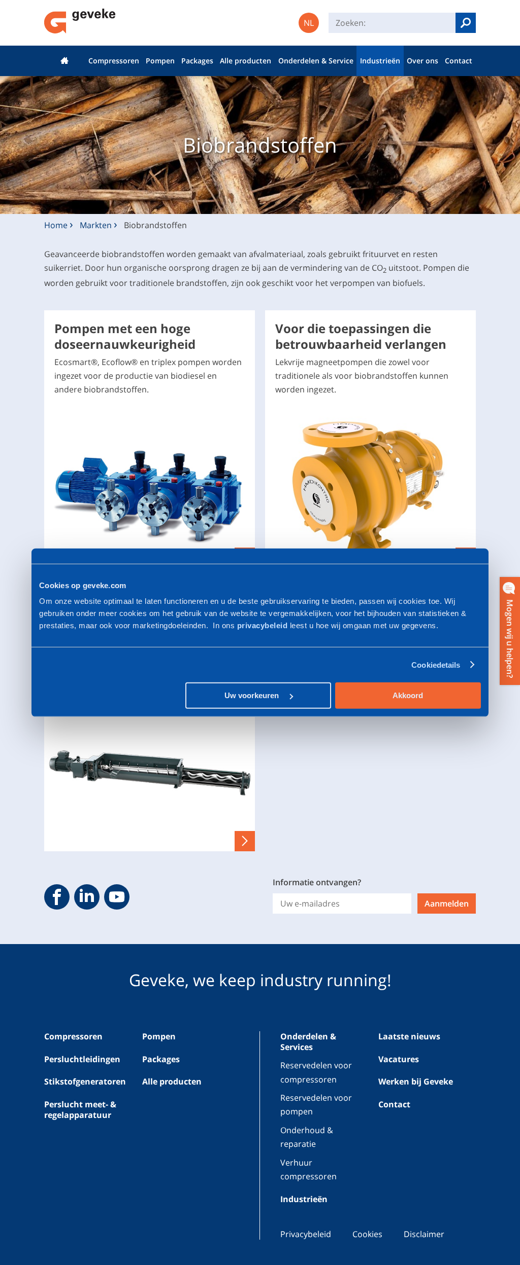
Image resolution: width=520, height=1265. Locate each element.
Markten (96, 225)
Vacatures (398, 1059)
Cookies (367, 1234)
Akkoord (408, 695)
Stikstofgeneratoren (85, 1081)
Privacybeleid (305, 1234)
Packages (197, 60)
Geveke (80, 21)
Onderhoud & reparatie (306, 1137)
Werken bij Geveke (415, 1081)
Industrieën (380, 60)
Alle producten (245, 60)
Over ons (422, 60)
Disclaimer (424, 1234)
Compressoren (113, 60)
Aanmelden (447, 903)
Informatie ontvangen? (317, 882)
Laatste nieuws (409, 1036)
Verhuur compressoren (308, 1169)
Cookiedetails (435, 664)
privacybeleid (263, 625)
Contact (458, 60)
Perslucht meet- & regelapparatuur (80, 1110)
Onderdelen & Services (308, 1042)
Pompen (160, 60)
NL (309, 22)
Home (64, 61)
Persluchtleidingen (82, 1059)
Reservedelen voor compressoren (316, 1072)
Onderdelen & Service (315, 60)
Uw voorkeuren (252, 695)
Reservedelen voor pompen (316, 1104)
